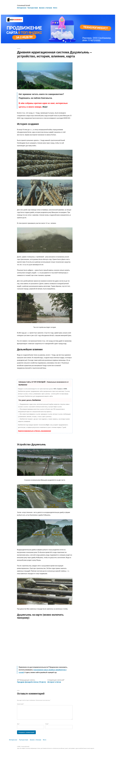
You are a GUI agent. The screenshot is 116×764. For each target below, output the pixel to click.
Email (47, 724)
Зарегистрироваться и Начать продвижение (34, 431)
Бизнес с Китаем (45, 8)
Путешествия (32, 8)
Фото (55, 8)
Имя (18, 724)
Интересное (21, 8)
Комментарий (20, 704)
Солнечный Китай (23, 5)
